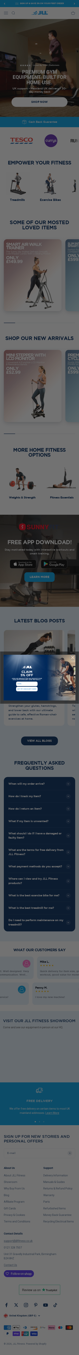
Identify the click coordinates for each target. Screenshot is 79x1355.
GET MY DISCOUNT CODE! (27, 689)
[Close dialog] (72, 657)
